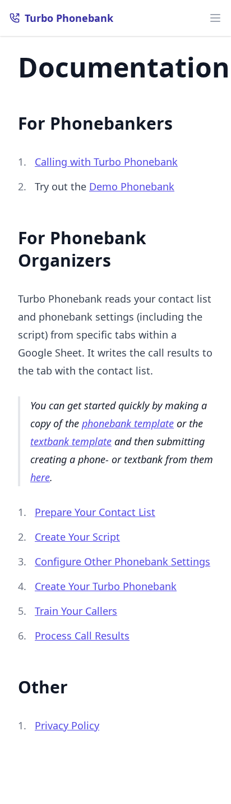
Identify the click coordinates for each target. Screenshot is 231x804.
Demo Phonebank (131, 186)
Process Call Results (82, 635)
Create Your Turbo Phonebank (106, 586)
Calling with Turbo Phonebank (106, 161)
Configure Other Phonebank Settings (122, 561)
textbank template (71, 441)
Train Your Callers (76, 611)
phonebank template (128, 423)
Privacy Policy (67, 725)
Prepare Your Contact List (95, 512)
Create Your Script (77, 536)
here (40, 477)
